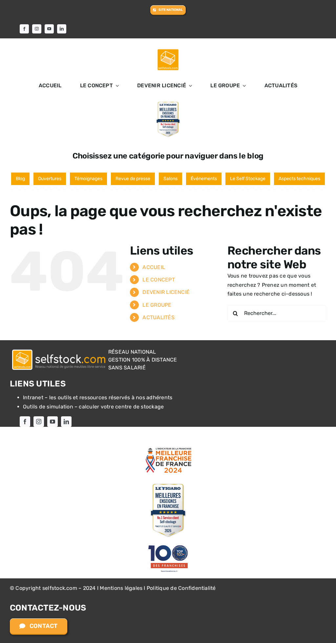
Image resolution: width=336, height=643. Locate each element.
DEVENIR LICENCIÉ (166, 292)
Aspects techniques (299, 178)
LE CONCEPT (158, 280)
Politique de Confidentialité (181, 588)
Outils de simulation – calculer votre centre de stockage (93, 407)
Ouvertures (49, 178)
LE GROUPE (156, 305)
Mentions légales (121, 588)
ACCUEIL (153, 267)
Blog (20, 178)
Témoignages (88, 178)
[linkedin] (61, 28)
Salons (170, 178)
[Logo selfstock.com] (59, 350)
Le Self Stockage (247, 178)
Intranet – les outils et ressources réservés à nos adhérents (97, 397)
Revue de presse (133, 178)
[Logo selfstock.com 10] (168, 51)
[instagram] (36, 28)
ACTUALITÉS (158, 317)
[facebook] (24, 28)
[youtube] (49, 28)
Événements (204, 178)
